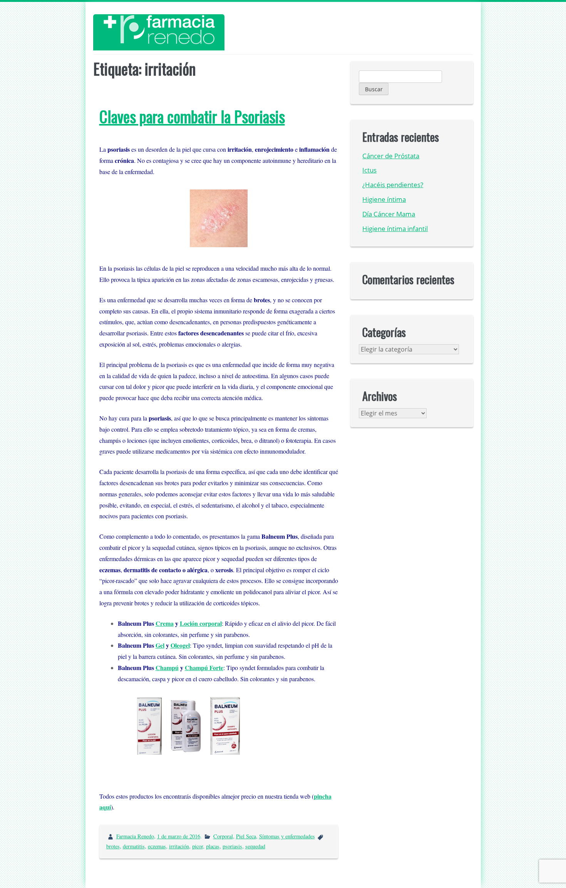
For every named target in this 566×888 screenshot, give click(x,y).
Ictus (369, 170)
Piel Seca (246, 836)
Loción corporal (201, 623)
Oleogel (180, 645)
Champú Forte (204, 667)
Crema (165, 623)
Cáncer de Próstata (390, 155)
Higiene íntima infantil (395, 228)
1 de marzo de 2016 (178, 836)
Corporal (223, 836)
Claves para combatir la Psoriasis (192, 116)
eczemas (157, 846)
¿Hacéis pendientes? (392, 184)
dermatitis (134, 846)
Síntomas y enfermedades (287, 836)
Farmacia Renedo (135, 836)
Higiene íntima (384, 199)
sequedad (255, 846)
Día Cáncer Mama (388, 213)
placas (212, 846)
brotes (113, 846)
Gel (160, 645)
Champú (167, 667)
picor (197, 846)
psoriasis (232, 846)
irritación (179, 846)
